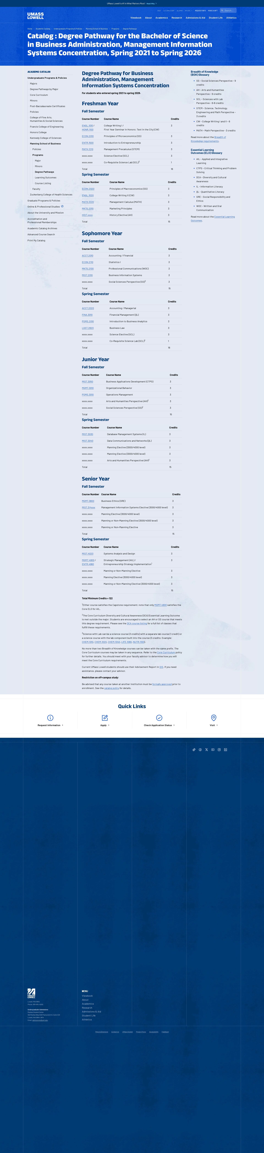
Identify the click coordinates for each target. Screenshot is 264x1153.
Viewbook (135, 17)
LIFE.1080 (126, 641)
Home (30, 28)
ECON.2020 (88, 188)
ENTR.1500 (88, 142)
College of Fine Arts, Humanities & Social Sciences (46, 119)
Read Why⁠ (151, 3)
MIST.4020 (87, 553)
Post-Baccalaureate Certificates (47, 106)
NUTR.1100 (138, 641)
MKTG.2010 (88, 208)
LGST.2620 (88, 327)
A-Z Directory (168, 11)
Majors (33, 83)
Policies (34, 111)
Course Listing (43, 183)
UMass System (127, 1032)
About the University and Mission (46, 212)
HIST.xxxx (87, 214)
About (148, 17)
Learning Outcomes (45, 177)
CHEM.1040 (114, 641)
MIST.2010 (87, 275)
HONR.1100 (87, 129)
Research (177, 17)
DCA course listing (137, 623)
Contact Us (115, 1032)
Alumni (180, 11)
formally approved (162, 684)
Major (38, 160)
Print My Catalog (36, 240)
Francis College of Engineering (47, 126)
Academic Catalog (43, 28)
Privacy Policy (141, 1032)
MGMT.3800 (88, 500)
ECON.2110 (87, 262)
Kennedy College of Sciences (45, 137)
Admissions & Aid (195, 17)
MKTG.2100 (88, 268)
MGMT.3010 (88, 387)
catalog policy (111, 688)
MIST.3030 (87, 434)
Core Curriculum (39, 94)
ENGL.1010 (87, 125)
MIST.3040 (87, 440)
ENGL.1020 (88, 195)
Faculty (36, 188)
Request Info (200, 11)
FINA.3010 (87, 314)
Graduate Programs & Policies (44, 200)
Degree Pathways (130, 28)
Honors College (38, 132)
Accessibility (153, 1032)
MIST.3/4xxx (88, 507)
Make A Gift (213, 11)
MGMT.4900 (88, 560)
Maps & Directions (101, 1032)
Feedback (165, 1032)
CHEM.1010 (87, 641)
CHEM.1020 (101, 641)
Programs (115, 28)
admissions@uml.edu (40, 1020)
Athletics (231, 17)
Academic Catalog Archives (42, 228)
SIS (161, 666)
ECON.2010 (88, 136)
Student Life (216, 17)
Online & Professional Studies (44, 206)
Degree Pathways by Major (44, 89)
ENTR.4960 (88, 564)
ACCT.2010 (87, 255)
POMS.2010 (88, 321)
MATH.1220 (88, 201)
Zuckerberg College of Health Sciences (51, 194)
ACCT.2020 (88, 308)
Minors (33, 100)
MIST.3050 (87, 381)
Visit (159, 11)
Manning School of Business (97, 28)
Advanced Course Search (41, 234)
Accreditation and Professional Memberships (42, 220)
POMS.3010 (88, 394)
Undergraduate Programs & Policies (68, 28)
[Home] (36, 16)
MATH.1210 (87, 149)
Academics (162, 17)
